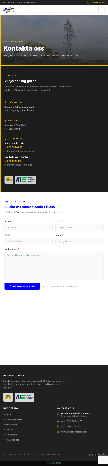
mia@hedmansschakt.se (19, 165)
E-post (59, 221)
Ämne (59, 235)
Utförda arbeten (14, 419)
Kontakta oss (12, 439)
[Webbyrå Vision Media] (97, 454)
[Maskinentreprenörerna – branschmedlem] (25, 180)
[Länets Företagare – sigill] (8, 180)
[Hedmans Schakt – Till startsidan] (8, 10)
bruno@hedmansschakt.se (20, 151)
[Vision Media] (54, 463)
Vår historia (11, 434)
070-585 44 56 (97, 2)
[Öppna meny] (101, 10)
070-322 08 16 (14, 161)
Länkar (9, 429)
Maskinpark (11, 424)
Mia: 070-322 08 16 (69, 426)
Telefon (8, 235)
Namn (8, 221)
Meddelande (11, 249)
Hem (5, 41)
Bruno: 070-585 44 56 (71, 421)
